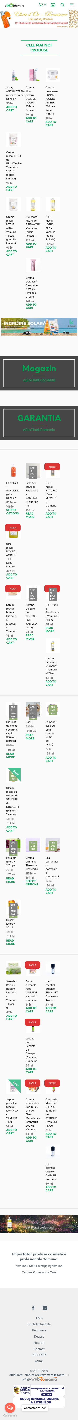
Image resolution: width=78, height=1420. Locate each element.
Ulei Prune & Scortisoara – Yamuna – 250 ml (52, 612)
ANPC (39, 1361)
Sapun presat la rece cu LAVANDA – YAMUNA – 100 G (12, 1110)
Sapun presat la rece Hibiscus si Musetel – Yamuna (11, 618)
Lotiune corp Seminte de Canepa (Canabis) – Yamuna (31, 1050)
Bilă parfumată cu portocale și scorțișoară (52, 867)
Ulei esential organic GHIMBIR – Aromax (51, 1171)
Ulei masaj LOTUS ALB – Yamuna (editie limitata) (50, 228)
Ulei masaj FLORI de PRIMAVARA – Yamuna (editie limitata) (33, 226)
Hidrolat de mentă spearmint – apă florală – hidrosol (12, 731)
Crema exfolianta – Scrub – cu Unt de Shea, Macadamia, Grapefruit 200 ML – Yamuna (33, 1114)
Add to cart (11, 109)
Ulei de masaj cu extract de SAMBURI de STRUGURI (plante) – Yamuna (12, 801)
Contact (39, 1349)
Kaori (29, 722)
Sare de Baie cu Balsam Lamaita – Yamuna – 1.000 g (11, 994)
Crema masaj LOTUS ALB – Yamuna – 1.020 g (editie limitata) (11, 230)
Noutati (39, 1342)
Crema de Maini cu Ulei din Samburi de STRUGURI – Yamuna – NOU (52, 1112)
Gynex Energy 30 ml (10, 923)
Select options (12, 512)
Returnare (39, 1330)
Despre (39, 1336)
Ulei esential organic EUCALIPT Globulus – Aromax (52, 991)
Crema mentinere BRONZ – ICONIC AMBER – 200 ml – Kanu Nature (52, 100)
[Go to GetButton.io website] (10, 1415)
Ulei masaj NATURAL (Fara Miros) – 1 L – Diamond (51, 494)
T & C (39, 1318)
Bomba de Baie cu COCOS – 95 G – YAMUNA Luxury (31, 616)
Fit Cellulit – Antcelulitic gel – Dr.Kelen (12, 490)
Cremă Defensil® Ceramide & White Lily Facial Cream (32, 287)
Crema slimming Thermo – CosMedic (32, 863)
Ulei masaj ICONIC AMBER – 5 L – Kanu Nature (11, 555)
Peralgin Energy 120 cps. (11, 861)
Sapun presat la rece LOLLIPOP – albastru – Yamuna (31, 991)
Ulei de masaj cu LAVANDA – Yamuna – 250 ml (51, 666)
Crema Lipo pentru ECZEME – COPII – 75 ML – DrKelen (31, 99)
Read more (30, 515)
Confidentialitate (39, 1324)
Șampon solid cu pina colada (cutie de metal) (50, 733)
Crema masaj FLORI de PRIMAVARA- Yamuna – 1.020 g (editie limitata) (14, 165)
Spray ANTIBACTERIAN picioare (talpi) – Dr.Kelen (16, 93)
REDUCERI (39, 1355)
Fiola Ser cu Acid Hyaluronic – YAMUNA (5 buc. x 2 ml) (32, 494)
